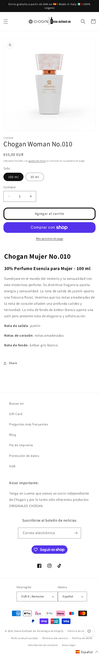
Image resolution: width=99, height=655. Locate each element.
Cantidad (9, 187)
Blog (12, 435)
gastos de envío (37, 160)
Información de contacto (43, 645)
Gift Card (15, 414)
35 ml (34, 177)
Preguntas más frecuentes (28, 424)
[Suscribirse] (76, 533)
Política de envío (82, 638)
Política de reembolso (81, 631)
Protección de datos (24, 456)
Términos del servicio (55, 638)
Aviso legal (69, 645)
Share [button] (13, 363)
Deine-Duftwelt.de (25, 631)
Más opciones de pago (49, 238)
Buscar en (16, 403)
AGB (12, 466)
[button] (6, 21)
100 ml (13, 177)
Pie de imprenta (21, 445)
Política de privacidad (24, 638)
